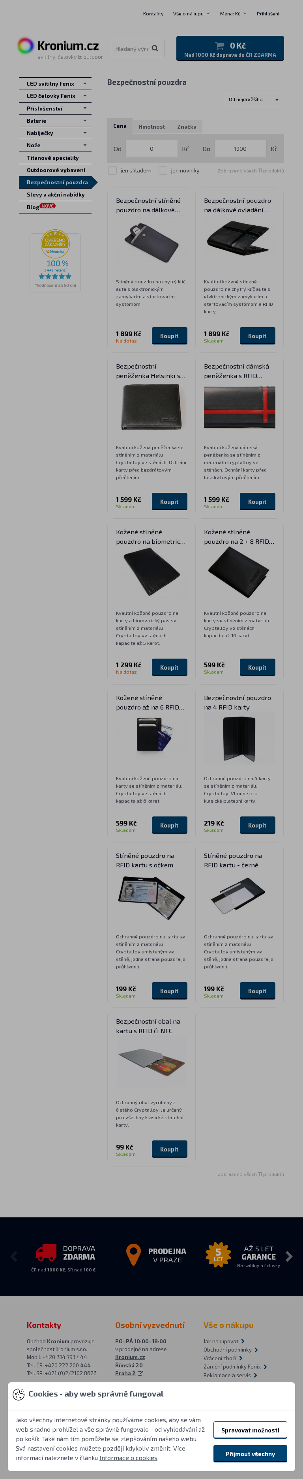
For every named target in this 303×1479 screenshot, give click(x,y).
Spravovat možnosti (250, 1430)
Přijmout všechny (250, 1453)
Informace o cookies (128, 1457)
